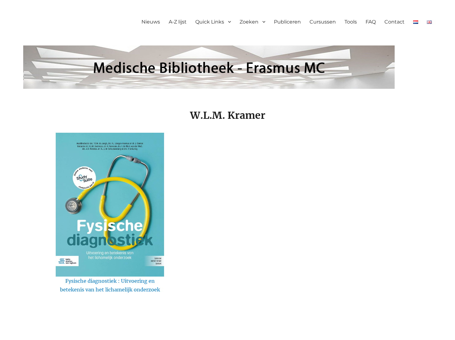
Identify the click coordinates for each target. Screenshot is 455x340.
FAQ (371, 22)
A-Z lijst (178, 22)
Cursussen (323, 22)
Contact (394, 22)
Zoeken (249, 22)
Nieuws (150, 22)
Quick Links (209, 22)
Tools (350, 22)
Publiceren (287, 22)
